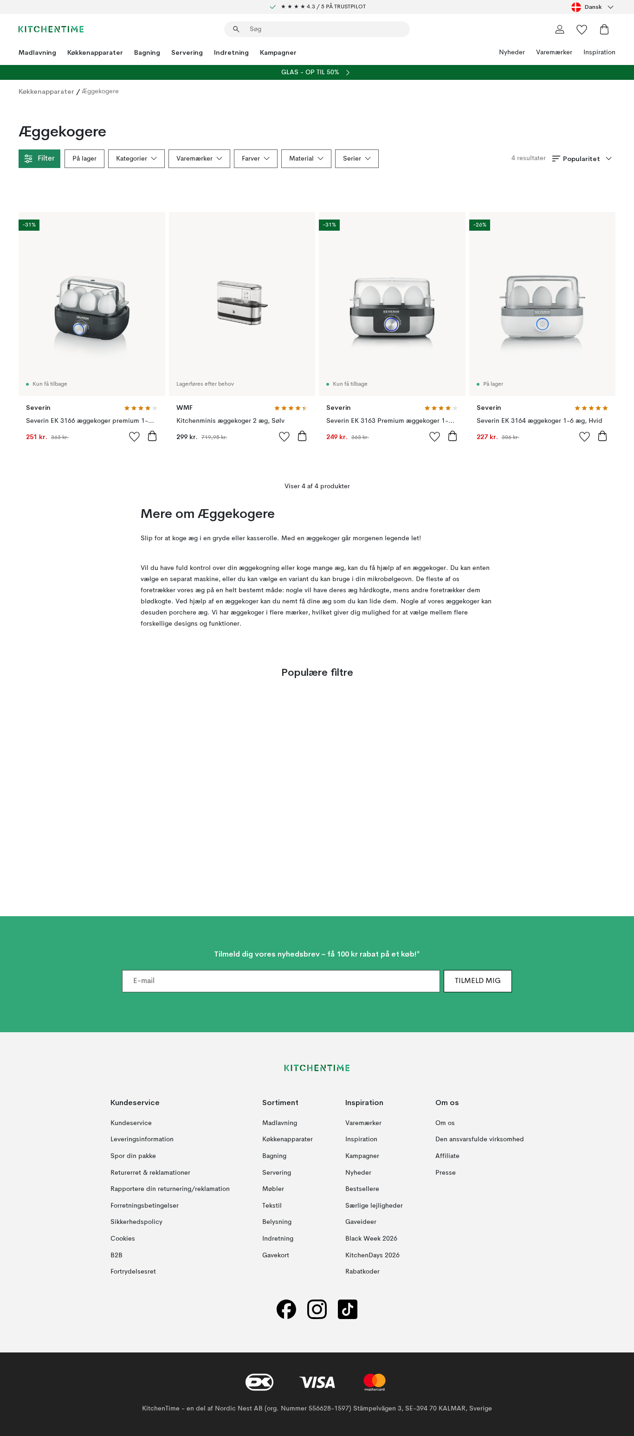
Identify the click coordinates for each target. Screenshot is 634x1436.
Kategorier (131, 158)
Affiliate (447, 1156)
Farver (251, 158)
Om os (445, 1123)
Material (301, 158)
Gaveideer (360, 1222)
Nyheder (512, 52)
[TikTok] (347, 1309)
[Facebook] (286, 1309)
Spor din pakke (133, 1156)
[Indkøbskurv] (604, 29)
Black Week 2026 (371, 1238)
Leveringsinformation (142, 1140)
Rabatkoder (362, 1272)
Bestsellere (362, 1189)
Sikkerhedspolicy (136, 1222)
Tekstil (272, 1206)
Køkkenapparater (95, 52)
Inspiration (599, 52)
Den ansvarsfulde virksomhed (479, 1140)
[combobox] (593, 7)
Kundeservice (131, 1123)
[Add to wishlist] (134, 436)
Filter (46, 158)
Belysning (276, 1222)
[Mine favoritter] (582, 29)
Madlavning (37, 52)
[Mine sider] (560, 29)
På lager (84, 158)
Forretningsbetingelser (144, 1206)
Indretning (231, 52)
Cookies (122, 1238)
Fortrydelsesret (133, 1272)
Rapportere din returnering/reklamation (170, 1189)
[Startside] (51, 29)
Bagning (147, 52)
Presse (445, 1173)
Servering (187, 52)
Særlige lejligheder (374, 1206)
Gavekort (275, 1255)
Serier (352, 158)
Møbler (273, 1189)
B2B (116, 1255)
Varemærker (554, 52)
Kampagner (278, 52)
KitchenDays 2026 (372, 1255)
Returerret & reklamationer (150, 1173)
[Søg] (236, 29)
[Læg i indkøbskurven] (152, 435)
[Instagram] (317, 1309)
